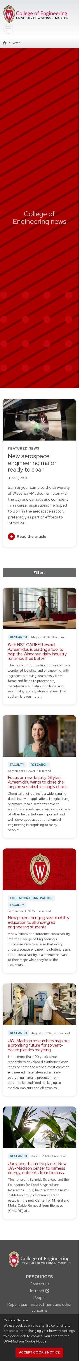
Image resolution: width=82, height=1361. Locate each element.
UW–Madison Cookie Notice (24, 1341)
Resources (39, 1277)
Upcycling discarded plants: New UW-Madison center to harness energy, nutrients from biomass (37, 1168)
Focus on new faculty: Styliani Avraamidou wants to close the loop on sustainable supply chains (38, 782)
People (39, 1297)
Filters (39, 572)
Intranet (37, 1290)
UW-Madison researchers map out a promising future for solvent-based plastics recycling (39, 1045)
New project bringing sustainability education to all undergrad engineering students (38, 922)
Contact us (39, 1283)
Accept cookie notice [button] (39, 1352)
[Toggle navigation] (8, 29)
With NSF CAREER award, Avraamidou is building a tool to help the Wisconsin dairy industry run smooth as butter (37, 651)
